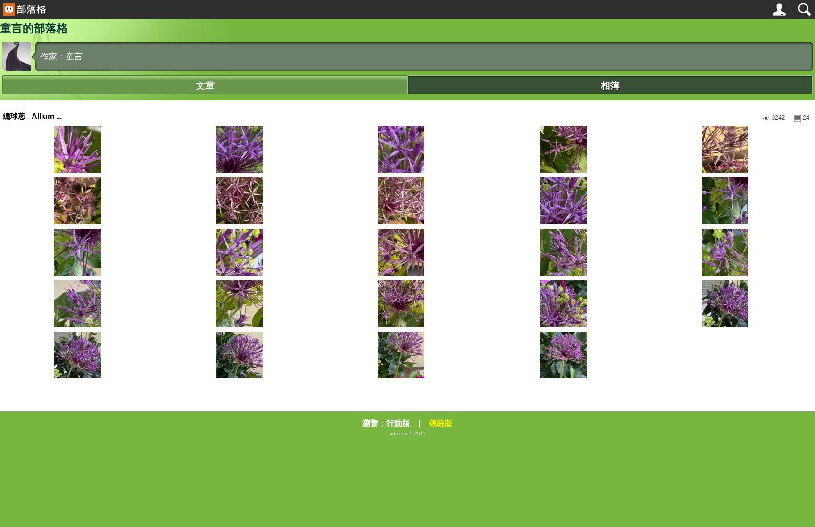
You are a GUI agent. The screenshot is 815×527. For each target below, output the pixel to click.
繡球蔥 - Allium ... (32, 116)
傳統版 (441, 423)
